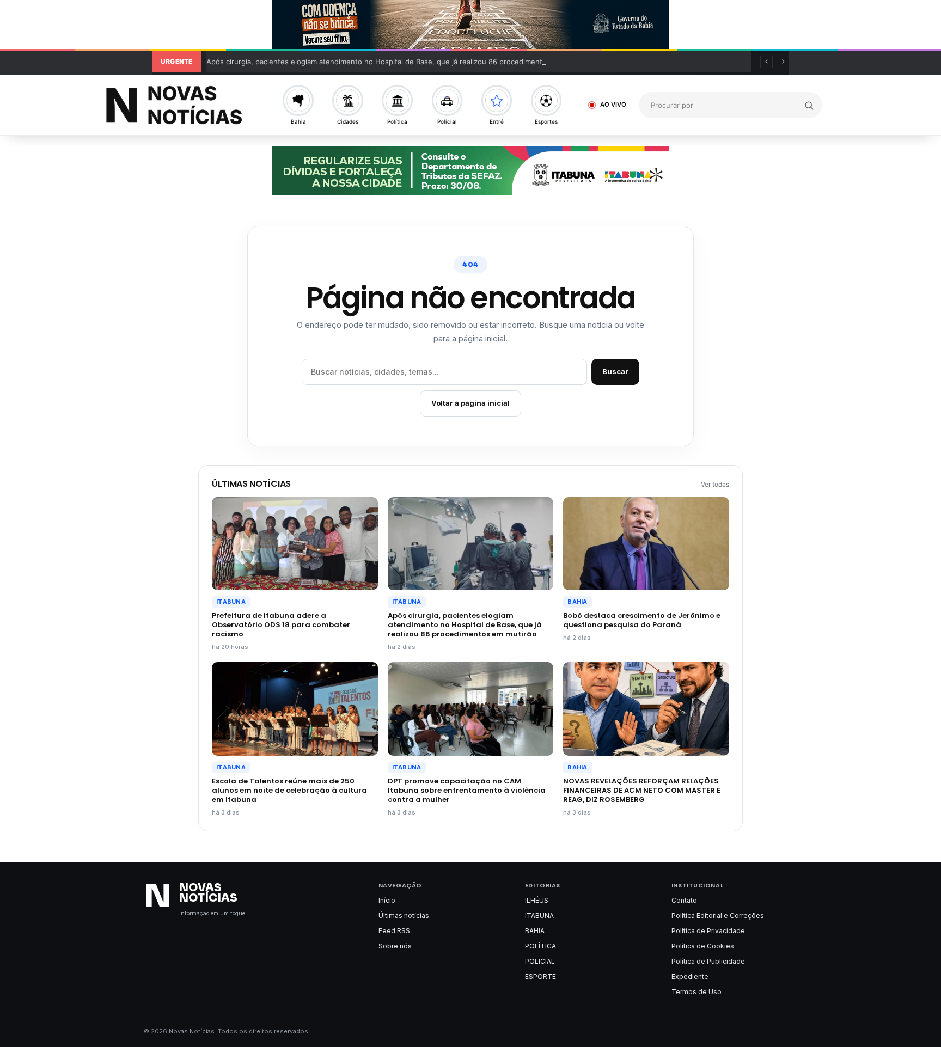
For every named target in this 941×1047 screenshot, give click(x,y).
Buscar (615, 371)
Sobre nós (395, 946)
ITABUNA (231, 601)
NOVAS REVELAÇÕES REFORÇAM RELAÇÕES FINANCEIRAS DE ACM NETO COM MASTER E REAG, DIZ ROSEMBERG (641, 790)
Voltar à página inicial (470, 403)
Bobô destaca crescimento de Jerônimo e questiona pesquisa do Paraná (641, 620)
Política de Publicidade (708, 961)
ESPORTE (540, 976)
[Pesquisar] (809, 105)
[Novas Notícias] (178, 105)
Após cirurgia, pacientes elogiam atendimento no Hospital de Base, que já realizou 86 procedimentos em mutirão (398, 61)
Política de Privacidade (708, 931)
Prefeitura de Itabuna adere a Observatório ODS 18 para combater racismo (281, 624)
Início (386, 900)
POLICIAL (540, 961)
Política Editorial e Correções (717, 915)
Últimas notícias (403, 915)
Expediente (689, 976)
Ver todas (715, 484)
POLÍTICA (540, 946)
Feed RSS (394, 931)
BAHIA (577, 601)
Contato (684, 900)
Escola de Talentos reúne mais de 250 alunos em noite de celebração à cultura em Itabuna (289, 790)
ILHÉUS (536, 900)
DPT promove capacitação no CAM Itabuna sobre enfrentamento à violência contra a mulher (467, 790)
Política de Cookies (702, 946)
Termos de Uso (696, 992)
